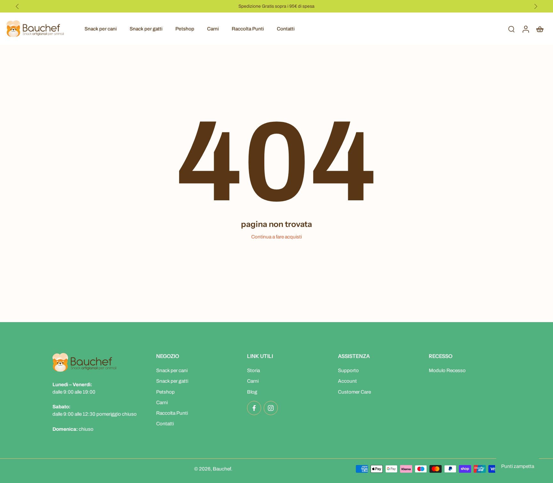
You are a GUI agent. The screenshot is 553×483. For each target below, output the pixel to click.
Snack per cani (100, 28)
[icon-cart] (540, 28)
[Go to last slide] (17, 6)
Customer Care (354, 392)
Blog (252, 392)
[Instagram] (271, 408)
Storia (253, 370)
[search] (511, 28)
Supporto (348, 370)
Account (347, 381)
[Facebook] (254, 408)
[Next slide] (535, 6)
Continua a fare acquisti (276, 236)
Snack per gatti (146, 28)
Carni (213, 28)
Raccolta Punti (248, 28)
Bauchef (222, 468)
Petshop (184, 28)
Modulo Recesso (447, 370)
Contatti (286, 28)
